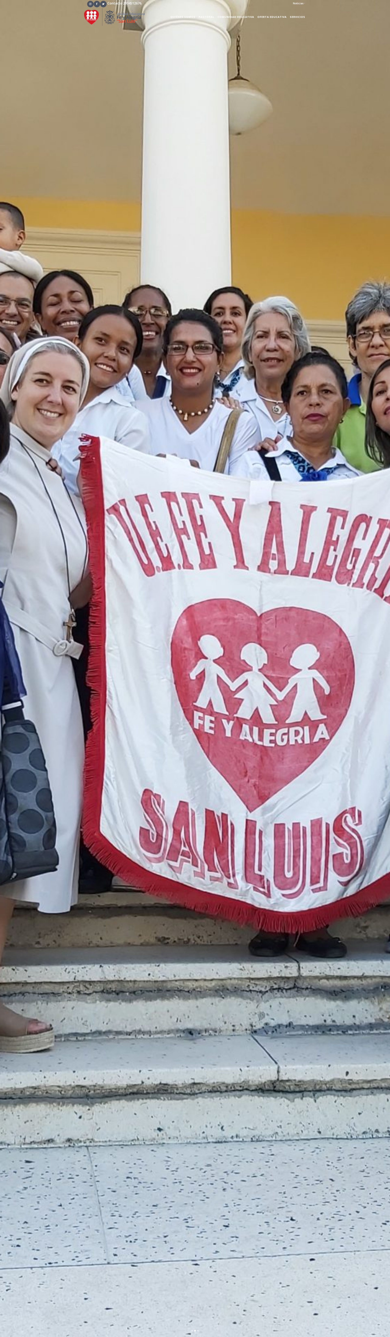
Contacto (114, 3)
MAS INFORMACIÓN (195, 507)
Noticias (298, 3)
